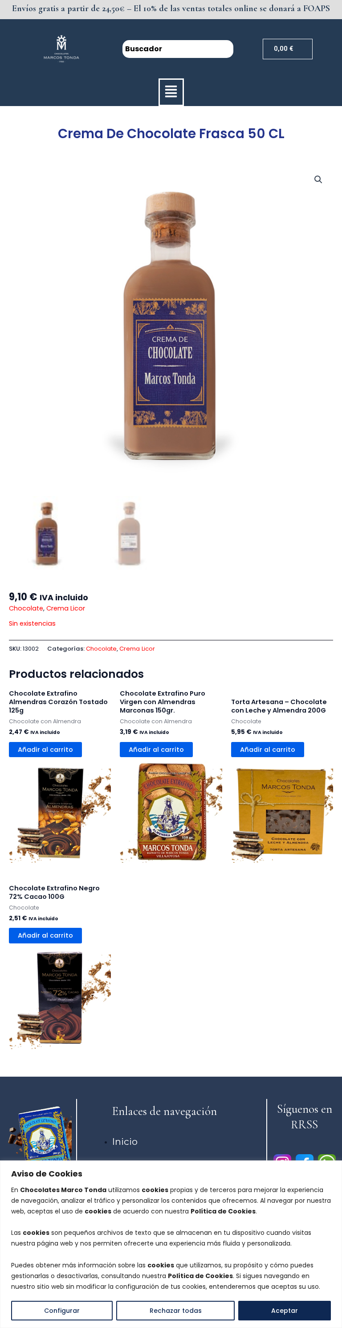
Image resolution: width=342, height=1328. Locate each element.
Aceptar (284, 1310)
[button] (171, 92)
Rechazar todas (176, 1310)
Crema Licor (65, 608)
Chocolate (26, 608)
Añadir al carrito (45, 749)
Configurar (62, 1310)
